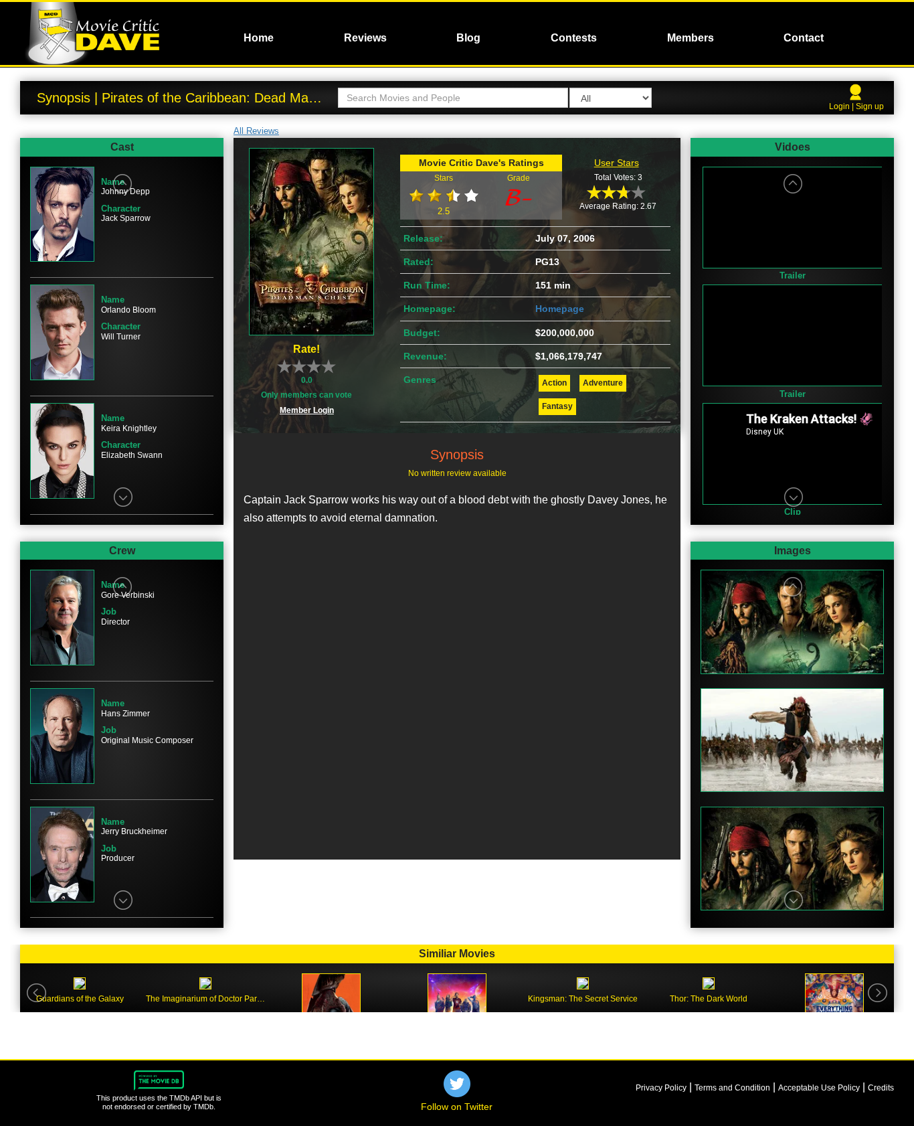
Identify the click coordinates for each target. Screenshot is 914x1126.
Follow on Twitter (456, 1106)
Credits (881, 1088)
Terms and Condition (732, 1088)
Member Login (307, 410)
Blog (468, 38)
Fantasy (557, 406)
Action (554, 383)
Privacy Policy (661, 1088)
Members (690, 38)
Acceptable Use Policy (819, 1088)
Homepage (559, 308)
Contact (804, 38)
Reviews (365, 38)
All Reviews (256, 131)
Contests (574, 38)
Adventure (603, 383)
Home (259, 38)
